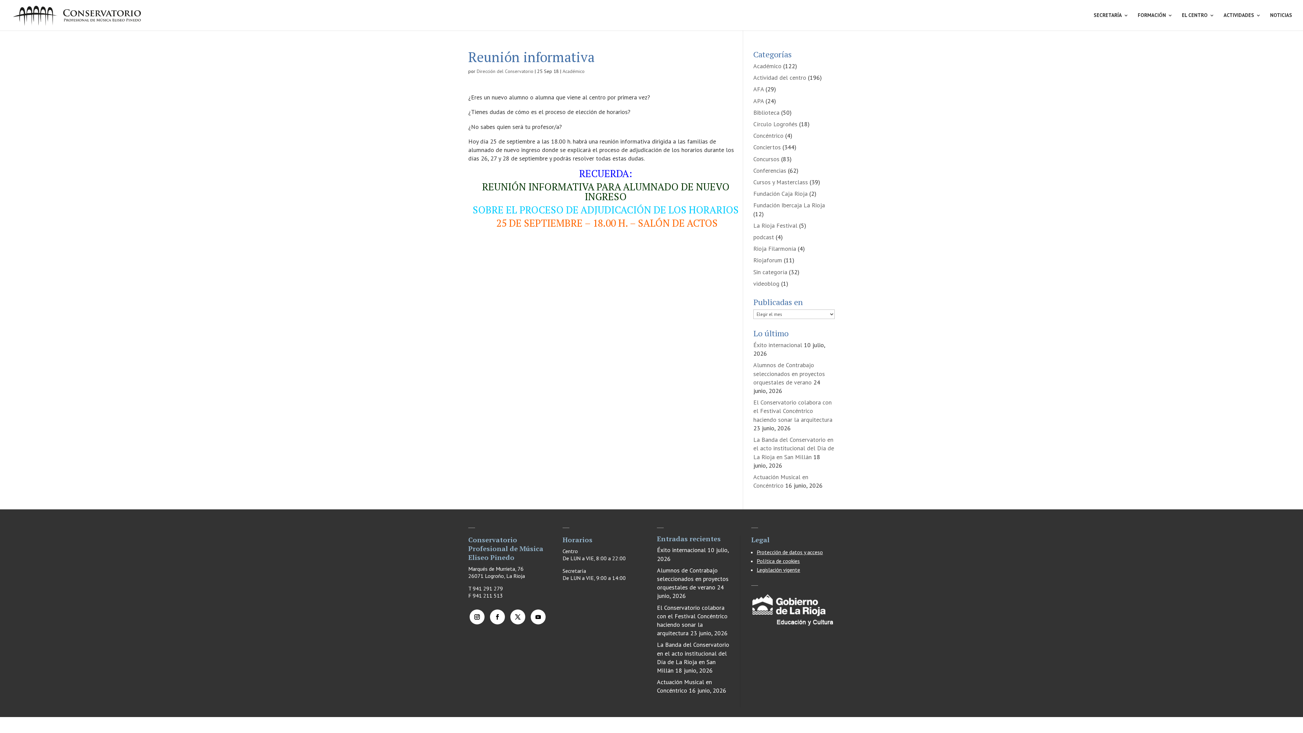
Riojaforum (767, 260)
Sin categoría (770, 272)
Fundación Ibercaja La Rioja (789, 205)
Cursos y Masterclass (780, 182)
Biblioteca (766, 112)
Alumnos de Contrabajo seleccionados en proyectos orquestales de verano (789, 373)
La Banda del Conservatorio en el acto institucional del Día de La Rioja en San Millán (793, 448)
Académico (574, 71)
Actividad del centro (779, 77)
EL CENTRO (1195, 15)
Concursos (766, 159)
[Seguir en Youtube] (538, 616)
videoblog (766, 283)
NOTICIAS (1281, 15)
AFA (758, 89)
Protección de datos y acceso (790, 552)
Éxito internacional (777, 345)
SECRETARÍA (1108, 15)
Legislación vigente (778, 569)
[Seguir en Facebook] (497, 616)
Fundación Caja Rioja (780, 194)
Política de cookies (778, 561)
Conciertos (767, 147)
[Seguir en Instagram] (477, 616)
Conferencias (769, 170)
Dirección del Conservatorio (505, 71)
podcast (763, 237)
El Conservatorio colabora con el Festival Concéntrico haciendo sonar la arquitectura (792, 410)
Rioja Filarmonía (774, 248)
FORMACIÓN (1152, 15)
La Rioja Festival (775, 225)
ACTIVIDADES (1239, 15)
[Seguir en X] (517, 616)
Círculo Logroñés (775, 124)
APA (758, 101)
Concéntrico (768, 135)
